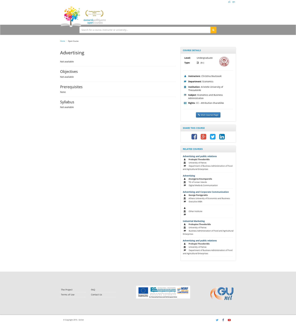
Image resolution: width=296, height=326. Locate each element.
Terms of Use (67, 294)
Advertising (189, 175)
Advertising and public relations (200, 156)
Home (62, 41)
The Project (66, 289)
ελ (229, 1)
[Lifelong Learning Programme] (163, 292)
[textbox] (144, 30)
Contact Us (96, 294)
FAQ (93, 289)
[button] (213, 30)
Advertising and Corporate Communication (206, 191)
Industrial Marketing (194, 221)
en (233, 1)
